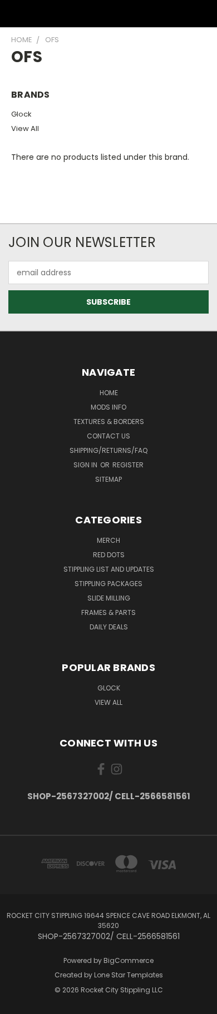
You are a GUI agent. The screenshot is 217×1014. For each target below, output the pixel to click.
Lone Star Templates (128, 975)
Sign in (86, 465)
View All (25, 128)
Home (109, 392)
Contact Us (108, 436)
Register (128, 465)
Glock (21, 114)
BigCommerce (128, 960)
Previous (17, 1003)
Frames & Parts (108, 612)
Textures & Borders (108, 421)
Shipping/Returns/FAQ (108, 450)
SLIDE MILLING (108, 598)
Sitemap (108, 479)
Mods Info (108, 407)
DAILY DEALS (109, 627)
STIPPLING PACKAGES (108, 583)
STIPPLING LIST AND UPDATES (108, 569)
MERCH (108, 540)
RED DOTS (109, 554)
